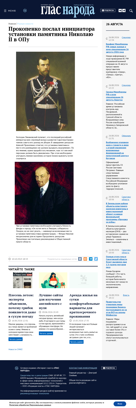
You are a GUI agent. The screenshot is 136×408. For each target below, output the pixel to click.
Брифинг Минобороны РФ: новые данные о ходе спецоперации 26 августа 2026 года (117, 48)
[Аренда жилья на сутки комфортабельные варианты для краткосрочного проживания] (83, 280)
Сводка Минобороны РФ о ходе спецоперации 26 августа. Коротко (116, 95)
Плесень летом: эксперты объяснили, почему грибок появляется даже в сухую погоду (22, 305)
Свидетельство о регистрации (34, 375)
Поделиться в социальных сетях (62, 259)
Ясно (120, 404)
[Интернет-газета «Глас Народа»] (68, 12)
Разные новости (25, 23)
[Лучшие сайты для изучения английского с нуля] (53, 280)
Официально (127, 135)
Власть (126, 295)
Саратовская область (127, 198)
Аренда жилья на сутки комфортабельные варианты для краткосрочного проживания (84, 305)
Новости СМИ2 (15, 349)
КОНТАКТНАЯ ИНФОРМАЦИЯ (83, 368)
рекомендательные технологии (34, 393)
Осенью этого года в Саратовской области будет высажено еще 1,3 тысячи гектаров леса (116, 262)
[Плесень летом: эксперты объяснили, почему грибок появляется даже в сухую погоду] (22, 280)
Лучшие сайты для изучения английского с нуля (51, 301)
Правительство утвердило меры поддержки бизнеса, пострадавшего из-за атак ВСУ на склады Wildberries (116, 308)
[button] (80, 259)
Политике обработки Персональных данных (30, 405)
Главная (12, 23)
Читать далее (15, 339)
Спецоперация (128, 37)
